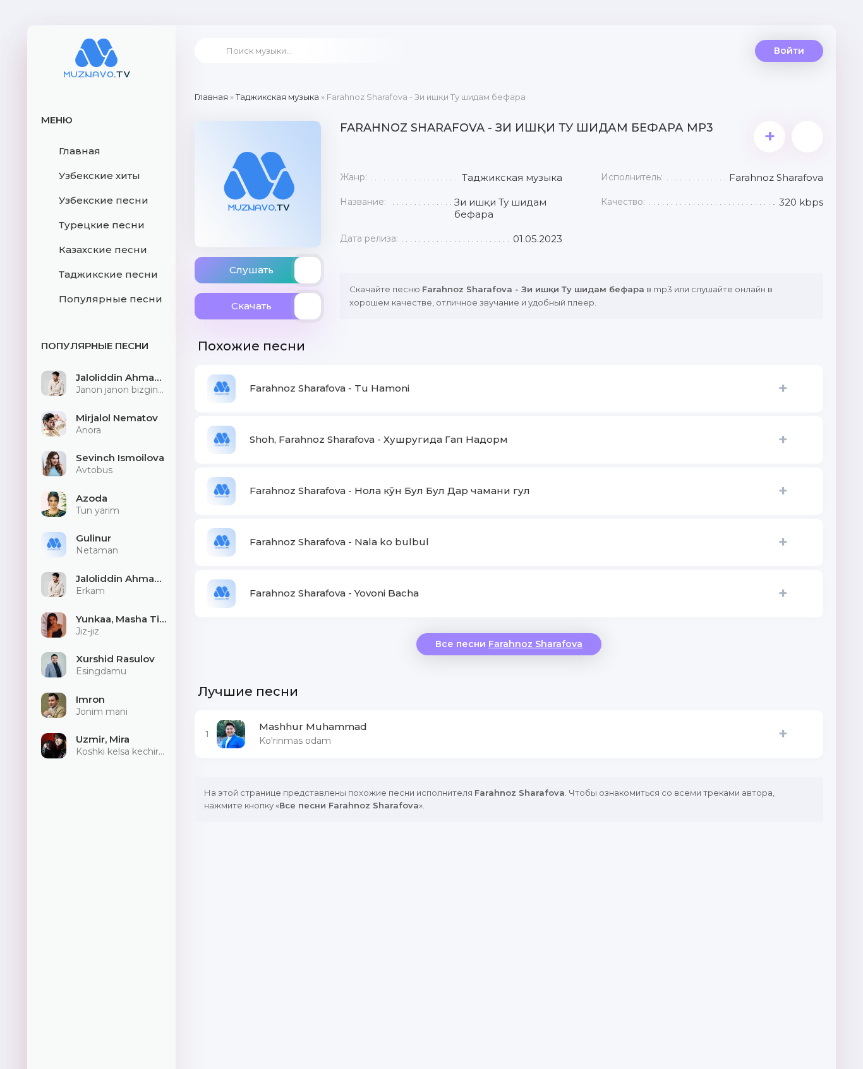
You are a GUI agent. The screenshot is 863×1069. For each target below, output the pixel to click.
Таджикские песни (108, 274)
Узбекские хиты (99, 176)
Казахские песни (103, 250)
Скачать (251, 306)
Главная (79, 151)
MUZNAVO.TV (96, 66)
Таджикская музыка (277, 97)
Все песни (508, 644)
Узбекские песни (103, 200)
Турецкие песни (102, 225)
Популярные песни (110, 299)
